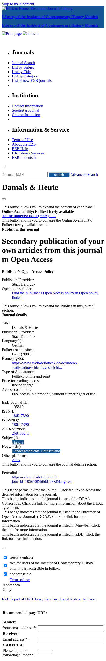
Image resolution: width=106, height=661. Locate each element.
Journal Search (23, 63)
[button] (38, 211)
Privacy (89, 599)
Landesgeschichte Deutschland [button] (36, 451)
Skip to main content (18, 4)
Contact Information (27, 106)
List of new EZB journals (32, 80)
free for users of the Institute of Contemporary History (51, 563)
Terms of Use (22, 140)
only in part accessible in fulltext (35, 568)
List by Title (21, 72)
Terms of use (20, 580)
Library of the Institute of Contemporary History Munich (50, 17)
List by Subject (23, 67)
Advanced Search (84, 174)
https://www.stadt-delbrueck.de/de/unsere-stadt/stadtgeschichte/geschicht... (44, 365)
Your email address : (19, 628)
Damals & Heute (30, 187)
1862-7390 (20, 416)
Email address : (15, 639)
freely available (21, 557)
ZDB (16, 460)
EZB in (24, 157)
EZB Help (20, 149)
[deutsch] (30, 33)
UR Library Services (28, 153)
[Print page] (12, 33)
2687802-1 (20, 433)
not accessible (20, 574)
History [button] (18, 442)
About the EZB (24, 144)
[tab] (53, 211)
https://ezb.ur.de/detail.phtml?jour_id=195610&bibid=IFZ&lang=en (41, 479)
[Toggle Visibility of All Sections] (4, 199)
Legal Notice (70, 599)
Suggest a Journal (25, 110)
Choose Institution (26, 115)
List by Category (25, 76)
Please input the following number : (19, 652)
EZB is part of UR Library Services (29, 599)
